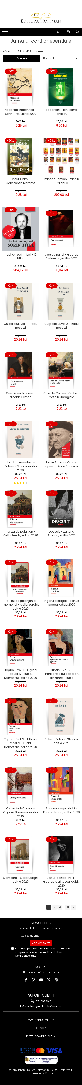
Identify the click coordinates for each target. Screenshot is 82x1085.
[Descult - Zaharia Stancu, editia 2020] (61, 509)
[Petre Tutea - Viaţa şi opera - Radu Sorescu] (61, 439)
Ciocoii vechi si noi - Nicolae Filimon (20, 395)
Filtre (23, 58)
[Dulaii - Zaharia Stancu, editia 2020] (61, 716)
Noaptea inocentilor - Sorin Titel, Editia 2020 (21, 112)
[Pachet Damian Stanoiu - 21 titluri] (61, 156)
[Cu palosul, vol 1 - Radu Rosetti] (20, 301)
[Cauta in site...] (77, 32)
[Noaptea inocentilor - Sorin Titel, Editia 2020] (20, 87)
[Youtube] (41, 979)
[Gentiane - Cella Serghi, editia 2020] (20, 855)
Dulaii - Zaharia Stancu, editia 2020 (61, 741)
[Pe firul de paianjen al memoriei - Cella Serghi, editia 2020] (20, 578)
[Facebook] (25, 979)
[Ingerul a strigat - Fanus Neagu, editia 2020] (61, 578)
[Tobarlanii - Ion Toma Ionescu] (61, 87)
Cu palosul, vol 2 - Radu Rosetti (61, 326)
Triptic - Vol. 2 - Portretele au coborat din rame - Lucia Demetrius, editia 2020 (61, 673)
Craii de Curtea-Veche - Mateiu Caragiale (61, 395)
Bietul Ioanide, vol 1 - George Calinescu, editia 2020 (61, 881)
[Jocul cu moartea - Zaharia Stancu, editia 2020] (20, 439)
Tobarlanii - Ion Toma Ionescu (61, 112)
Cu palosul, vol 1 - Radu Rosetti (20, 326)
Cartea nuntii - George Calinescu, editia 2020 (62, 257)
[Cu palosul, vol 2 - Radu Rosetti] (61, 301)
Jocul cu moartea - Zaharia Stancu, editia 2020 (20, 465)
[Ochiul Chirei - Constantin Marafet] (20, 156)
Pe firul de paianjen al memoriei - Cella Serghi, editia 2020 (20, 604)
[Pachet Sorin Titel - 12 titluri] (20, 228)
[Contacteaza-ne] (58, 32)
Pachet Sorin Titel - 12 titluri (20, 257)
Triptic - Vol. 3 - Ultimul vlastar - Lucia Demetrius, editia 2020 (20, 742)
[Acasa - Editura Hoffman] (41, 18)
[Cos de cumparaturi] (68, 32)
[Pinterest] (33, 979)
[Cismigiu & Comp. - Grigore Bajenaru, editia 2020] (20, 785)
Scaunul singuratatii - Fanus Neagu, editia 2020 (61, 810)
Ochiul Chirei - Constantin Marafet (20, 181)
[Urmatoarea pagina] (73, 907)
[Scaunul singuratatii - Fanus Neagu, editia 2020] (61, 785)
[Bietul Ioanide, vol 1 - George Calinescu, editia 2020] (61, 855)
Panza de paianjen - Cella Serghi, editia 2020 (20, 534)
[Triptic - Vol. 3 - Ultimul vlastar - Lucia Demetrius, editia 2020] (20, 716)
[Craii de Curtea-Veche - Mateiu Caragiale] (61, 370)
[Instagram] (56, 979)
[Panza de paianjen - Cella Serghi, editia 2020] (20, 509)
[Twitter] (48, 979)
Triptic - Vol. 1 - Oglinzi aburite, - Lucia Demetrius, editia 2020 (20, 673)
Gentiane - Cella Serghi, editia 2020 (20, 880)
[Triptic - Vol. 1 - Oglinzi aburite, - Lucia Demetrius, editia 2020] (20, 647)
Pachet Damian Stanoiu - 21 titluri (61, 181)
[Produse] (5, 33)
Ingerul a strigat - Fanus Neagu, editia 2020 (61, 603)
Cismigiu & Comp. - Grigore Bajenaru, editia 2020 (20, 811)
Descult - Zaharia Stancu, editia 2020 (62, 534)
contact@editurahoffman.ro (43, 1006)
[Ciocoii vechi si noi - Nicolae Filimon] (20, 370)
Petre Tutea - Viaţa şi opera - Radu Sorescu (61, 464)
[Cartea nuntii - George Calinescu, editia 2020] (61, 228)
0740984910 (43, 1001)
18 (67, 907)
